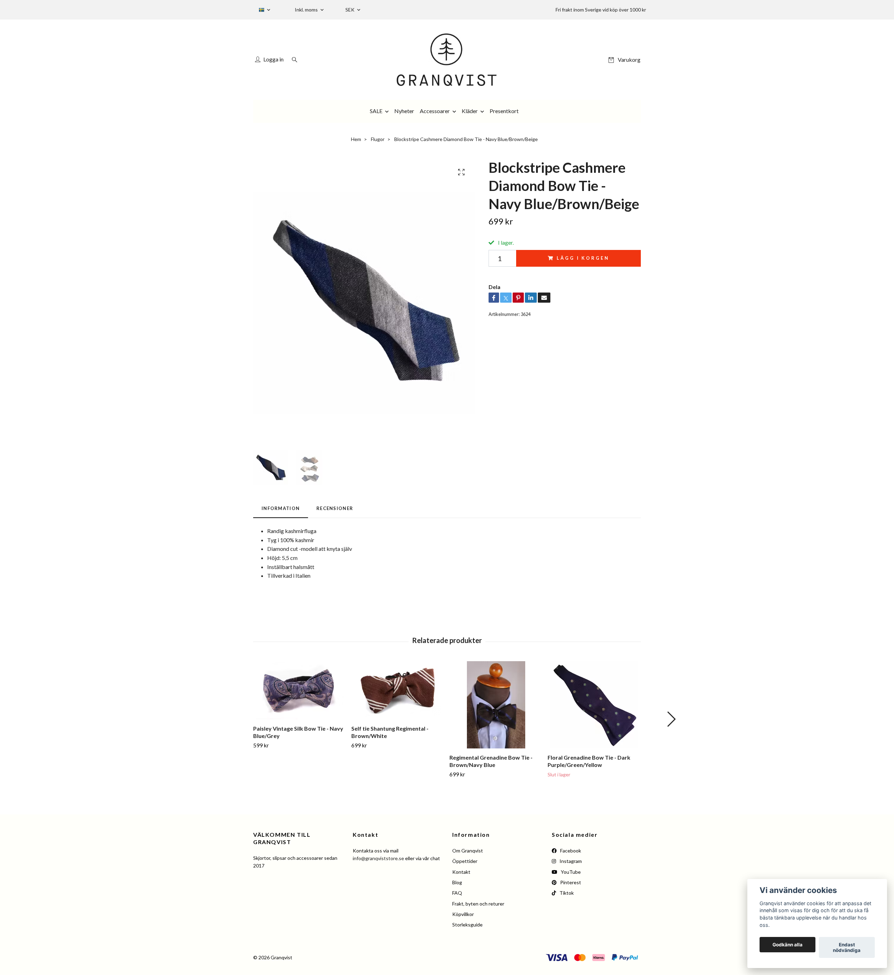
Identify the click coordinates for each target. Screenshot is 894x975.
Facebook (570, 851)
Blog (457, 882)
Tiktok (566, 893)
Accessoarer (435, 111)
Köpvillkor (463, 914)
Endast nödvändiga (846, 947)
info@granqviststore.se (378, 858)
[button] (671, 719)
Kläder (470, 111)
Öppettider (464, 861)
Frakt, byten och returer (478, 904)
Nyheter (404, 111)
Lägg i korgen (583, 258)
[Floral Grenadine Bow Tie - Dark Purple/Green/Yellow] (594, 704)
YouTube (570, 872)
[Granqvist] (447, 59)
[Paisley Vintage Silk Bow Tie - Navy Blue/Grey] (299, 690)
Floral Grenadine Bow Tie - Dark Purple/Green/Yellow (589, 761)
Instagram (570, 861)
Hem (356, 139)
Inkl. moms (307, 10)
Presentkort (504, 111)
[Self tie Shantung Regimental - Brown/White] (397, 690)
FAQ (457, 893)
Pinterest (570, 882)
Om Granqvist (467, 851)
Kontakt (461, 872)
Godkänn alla (787, 944)
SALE (376, 111)
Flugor (377, 139)
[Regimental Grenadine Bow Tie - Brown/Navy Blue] (495, 704)
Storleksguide (467, 925)
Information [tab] (281, 508)
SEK (350, 10)
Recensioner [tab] (334, 508)
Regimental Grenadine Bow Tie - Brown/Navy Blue (491, 761)
